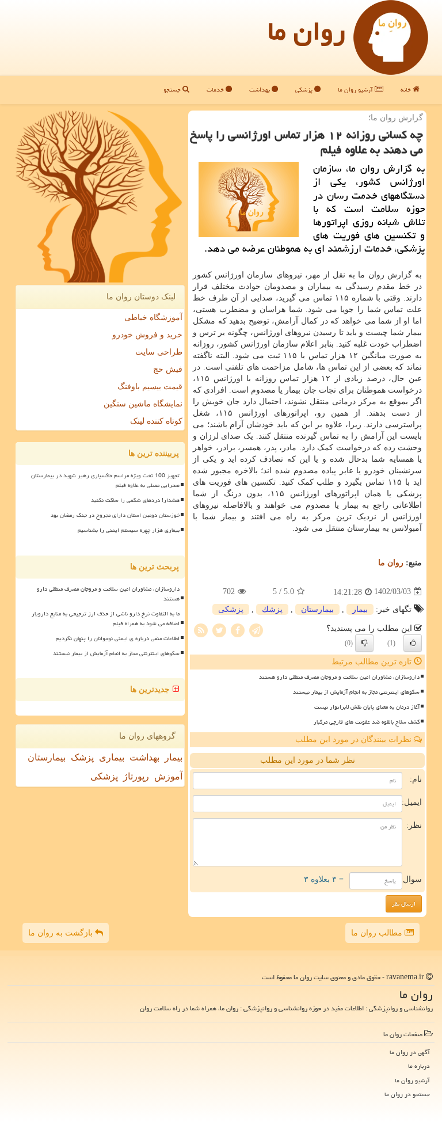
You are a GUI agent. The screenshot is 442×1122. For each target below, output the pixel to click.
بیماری (111, 757)
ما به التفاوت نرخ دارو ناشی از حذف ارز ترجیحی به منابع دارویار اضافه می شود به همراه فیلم (106, 618)
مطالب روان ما (378, 933)
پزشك (272, 609)
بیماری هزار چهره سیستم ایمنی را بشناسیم (129, 530)
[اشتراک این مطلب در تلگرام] (256, 629)
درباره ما (419, 1066)
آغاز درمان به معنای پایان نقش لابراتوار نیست (367, 707)
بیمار (360, 609)
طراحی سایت (158, 352)
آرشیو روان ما (356, 89)
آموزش (168, 776)
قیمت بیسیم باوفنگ (149, 386)
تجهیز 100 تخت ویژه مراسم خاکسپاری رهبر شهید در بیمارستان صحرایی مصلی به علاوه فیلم (105, 480)
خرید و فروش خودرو (147, 334)
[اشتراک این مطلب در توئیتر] (219, 629)
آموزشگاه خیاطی (153, 317)
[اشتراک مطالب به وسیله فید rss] (201, 629)
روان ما (306, 31)
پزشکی (304, 89)
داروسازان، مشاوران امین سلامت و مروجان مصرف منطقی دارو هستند (339, 677)
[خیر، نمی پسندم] (364, 643)
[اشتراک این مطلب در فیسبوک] (238, 629)
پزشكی (230, 609)
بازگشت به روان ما (61, 933)
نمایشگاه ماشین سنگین (143, 404)
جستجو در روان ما (407, 1094)
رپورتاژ (136, 776)
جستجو (172, 89)
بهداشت (260, 89)
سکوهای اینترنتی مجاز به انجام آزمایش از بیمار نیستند (356, 692)
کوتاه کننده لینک (156, 421)
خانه (407, 89)
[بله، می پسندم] (412, 643)
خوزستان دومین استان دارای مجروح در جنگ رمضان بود (115, 515)
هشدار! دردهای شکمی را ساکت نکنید (135, 500)
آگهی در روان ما (410, 1052)
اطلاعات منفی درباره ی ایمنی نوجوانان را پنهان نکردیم (118, 638)
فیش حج (167, 369)
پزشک (82, 757)
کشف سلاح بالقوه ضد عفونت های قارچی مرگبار (367, 722)
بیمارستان (317, 609)
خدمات (216, 89)
